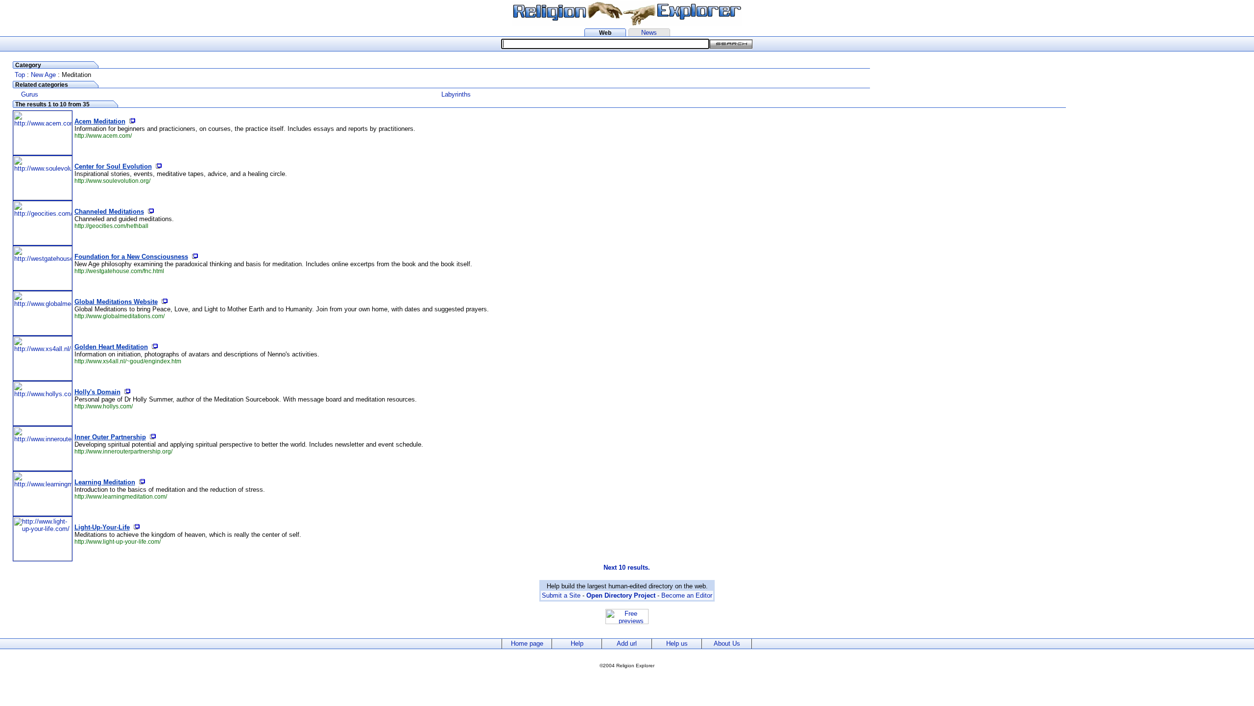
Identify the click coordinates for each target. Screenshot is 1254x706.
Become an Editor (686, 595)
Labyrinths (456, 94)
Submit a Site (561, 595)
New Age (43, 74)
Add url (627, 643)
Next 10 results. (626, 567)
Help (577, 643)
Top (20, 74)
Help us (677, 643)
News (649, 32)
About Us (727, 643)
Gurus (29, 94)
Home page (527, 643)
